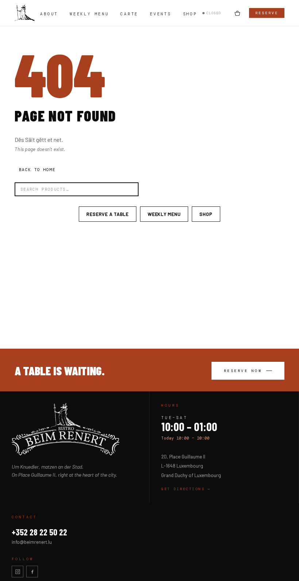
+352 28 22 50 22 (39, 532)
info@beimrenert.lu (32, 542)
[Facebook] (32, 571)
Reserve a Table (107, 214)
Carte (129, 13)
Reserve (266, 13)
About (49, 13)
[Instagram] (17, 571)
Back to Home (37, 169)
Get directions (186, 489)
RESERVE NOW (243, 370)
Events (160, 13)
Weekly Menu (89, 13)
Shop (190, 13)
